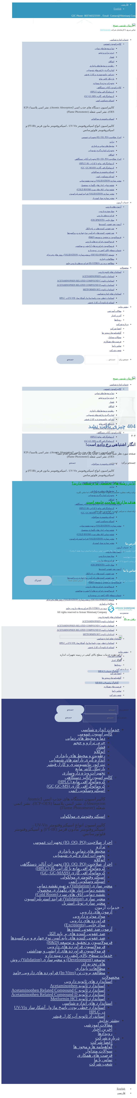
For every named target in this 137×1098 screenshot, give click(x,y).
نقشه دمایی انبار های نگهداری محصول (97, 185)
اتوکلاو (111, 61)
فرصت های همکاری (112, 341)
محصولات (124, 268)
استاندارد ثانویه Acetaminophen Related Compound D (85, 285)
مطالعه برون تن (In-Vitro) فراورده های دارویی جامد (90, 263)
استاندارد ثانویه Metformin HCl (98, 289)
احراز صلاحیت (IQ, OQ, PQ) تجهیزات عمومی (101, 137)
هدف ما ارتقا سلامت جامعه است (111, 502)
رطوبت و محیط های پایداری (102, 66)
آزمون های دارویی (113, 207)
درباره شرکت (122, 324)
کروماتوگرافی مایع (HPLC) (102, 92)
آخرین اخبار (116, 315)
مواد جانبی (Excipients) (102, 220)
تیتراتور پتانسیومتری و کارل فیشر (99, 74)
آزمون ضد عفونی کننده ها (110, 224)
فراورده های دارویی (105, 215)
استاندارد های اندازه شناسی (109, 294)
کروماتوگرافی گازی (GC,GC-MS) (99, 96)
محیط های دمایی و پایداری (102, 146)
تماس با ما (116, 346)
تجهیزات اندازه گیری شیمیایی (101, 150)
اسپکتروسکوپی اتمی (105, 100)
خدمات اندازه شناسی (119, 40)
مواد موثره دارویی (106, 211)
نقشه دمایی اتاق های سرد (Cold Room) (95, 189)
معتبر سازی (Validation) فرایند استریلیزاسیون (91, 194)
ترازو (112, 142)
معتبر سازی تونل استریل (103, 198)
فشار (111, 57)
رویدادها (105, 1033)
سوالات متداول (114, 337)
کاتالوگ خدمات (108, 671)
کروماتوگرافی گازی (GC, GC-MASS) (97, 168)
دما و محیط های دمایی (104, 48)
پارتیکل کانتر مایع (106, 79)
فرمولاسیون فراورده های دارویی (99, 241)
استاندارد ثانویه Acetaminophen (98, 276)
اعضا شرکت (115, 328)
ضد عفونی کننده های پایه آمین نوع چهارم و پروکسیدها (90, 233)
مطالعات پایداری (107, 259)
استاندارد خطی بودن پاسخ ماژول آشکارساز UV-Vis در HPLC (86, 298)
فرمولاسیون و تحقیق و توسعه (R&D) (104, 237)
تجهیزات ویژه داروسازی (103, 83)
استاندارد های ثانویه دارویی (109, 272)
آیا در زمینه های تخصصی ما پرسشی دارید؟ (104, 483)
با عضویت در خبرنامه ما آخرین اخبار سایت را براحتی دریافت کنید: (111, 580)
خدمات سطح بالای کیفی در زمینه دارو (104, 250)
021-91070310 (105, 30)
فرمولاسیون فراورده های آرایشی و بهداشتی (94, 246)
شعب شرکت (115, 350)
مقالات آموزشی (114, 311)
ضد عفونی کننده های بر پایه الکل (100, 228)
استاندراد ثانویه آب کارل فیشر (101, 302)
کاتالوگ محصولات (107, 682)
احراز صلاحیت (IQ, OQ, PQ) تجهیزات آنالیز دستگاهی (98, 159)
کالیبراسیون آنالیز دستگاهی (109, 87)
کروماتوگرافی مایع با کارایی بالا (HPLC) (96, 163)
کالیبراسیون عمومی (112, 44)
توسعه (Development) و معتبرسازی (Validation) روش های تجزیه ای (80, 255)
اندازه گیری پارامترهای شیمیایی (100, 70)
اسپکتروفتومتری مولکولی (102, 119)
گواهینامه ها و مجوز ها (111, 333)
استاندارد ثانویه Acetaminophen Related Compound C (85, 281)
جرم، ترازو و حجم (106, 53)
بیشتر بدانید (123, 307)
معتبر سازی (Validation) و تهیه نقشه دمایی (100, 181)
